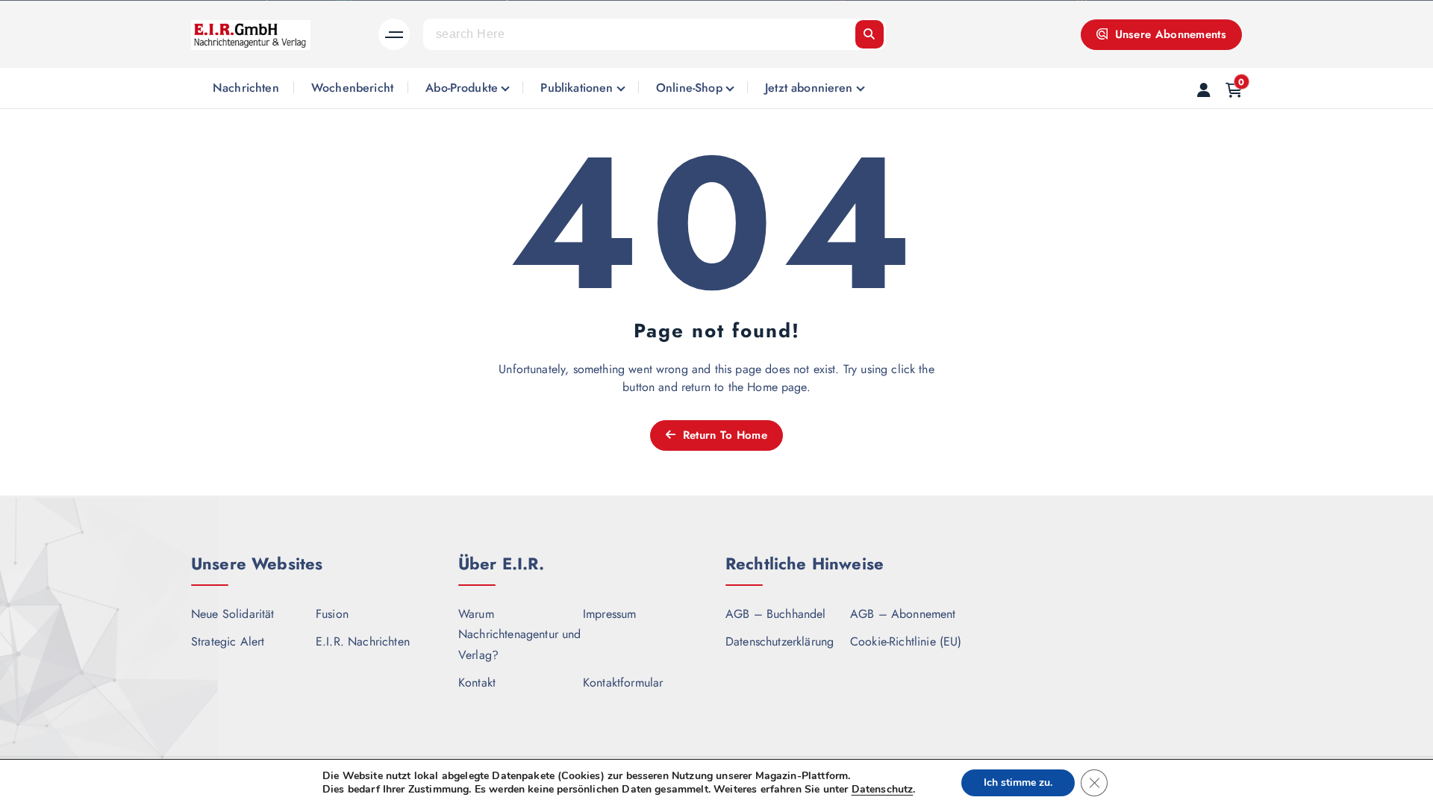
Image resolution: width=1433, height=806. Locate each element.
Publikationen (576, 87)
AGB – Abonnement (903, 613)
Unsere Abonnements (1168, 34)
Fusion (332, 613)
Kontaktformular (623, 682)
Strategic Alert (227, 641)
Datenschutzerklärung (779, 641)
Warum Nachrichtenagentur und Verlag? (519, 634)
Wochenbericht (352, 87)
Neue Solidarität (233, 613)
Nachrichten (246, 87)
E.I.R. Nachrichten (363, 641)
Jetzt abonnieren (809, 87)
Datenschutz (883, 789)
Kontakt (477, 682)
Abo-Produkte (461, 87)
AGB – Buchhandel (775, 613)
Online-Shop (689, 87)
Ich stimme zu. (1018, 782)
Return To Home (722, 435)
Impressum (609, 613)
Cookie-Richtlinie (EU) (906, 641)
